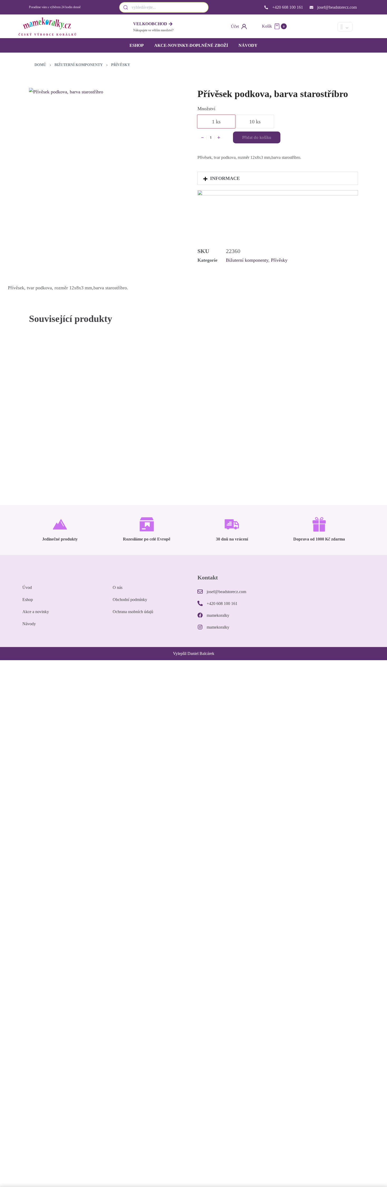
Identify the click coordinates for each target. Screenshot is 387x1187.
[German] (328, 26)
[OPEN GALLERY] (102, 143)
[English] (319, 26)
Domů (40, 65)
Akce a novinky (35, 611)
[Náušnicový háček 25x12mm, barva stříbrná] (152, 388)
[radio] (216, 121)
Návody (248, 45)
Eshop (137, 45)
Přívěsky (120, 65)
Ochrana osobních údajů (133, 611)
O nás (117, 587)
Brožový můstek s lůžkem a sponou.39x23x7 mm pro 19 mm (234, 442)
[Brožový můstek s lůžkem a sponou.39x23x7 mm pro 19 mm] (235, 388)
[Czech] (310, 26)
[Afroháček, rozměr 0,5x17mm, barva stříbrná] (316, 388)
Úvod (27, 587)
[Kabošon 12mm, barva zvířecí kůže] (71, 388)
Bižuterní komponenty (78, 65)
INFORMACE (225, 178)
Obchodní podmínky (130, 599)
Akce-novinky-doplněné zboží (191, 45)
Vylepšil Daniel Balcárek (193, 653)
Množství (206, 108)
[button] (278, 178)
